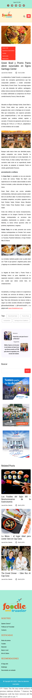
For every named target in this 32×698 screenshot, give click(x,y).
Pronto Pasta (25, 316)
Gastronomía (5, 56)
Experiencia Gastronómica (8, 50)
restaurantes (7, 320)
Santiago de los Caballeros (21, 320)
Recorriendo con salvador (8, 670)
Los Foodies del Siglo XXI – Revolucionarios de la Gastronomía (16, 499)
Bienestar (4, 647)
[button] (29, 16)
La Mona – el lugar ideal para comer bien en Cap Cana (16, 537)
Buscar (4, 364)
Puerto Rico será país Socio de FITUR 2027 (20, 337)
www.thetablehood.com (15, 308)
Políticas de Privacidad (7, 627)
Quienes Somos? (6, 623)
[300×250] (16, 388)
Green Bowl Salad (12, 316)
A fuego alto (4, 664)
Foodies (4, 53)
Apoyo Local (5, 48)
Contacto (3, 630)
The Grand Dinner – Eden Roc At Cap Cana (16, 574)
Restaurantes (5, 58)
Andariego (4, 667)
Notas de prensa (5, 640)
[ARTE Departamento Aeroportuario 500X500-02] (16, 444)
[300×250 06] (16, 415)
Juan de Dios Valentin (6, 72)
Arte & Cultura (5, 653)
